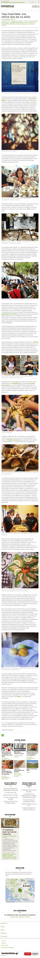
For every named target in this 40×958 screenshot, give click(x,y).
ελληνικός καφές (7, 857)
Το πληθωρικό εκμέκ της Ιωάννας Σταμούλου (13, 2)
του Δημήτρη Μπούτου (8, 19)
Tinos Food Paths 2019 (32, 769)
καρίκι (34, 22)
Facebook (36, 6)
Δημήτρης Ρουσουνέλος (10, 314)
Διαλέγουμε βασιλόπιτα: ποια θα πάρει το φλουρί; (11, 802)
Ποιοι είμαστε (4, 936)
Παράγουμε (5, 778)
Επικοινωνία (4, 945)
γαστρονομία (5, 22)
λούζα (30, 22)
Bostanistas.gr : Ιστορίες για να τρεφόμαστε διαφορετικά (7, 6)
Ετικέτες (3, 940)
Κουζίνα (16, 756)
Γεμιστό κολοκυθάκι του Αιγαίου (19, 770)
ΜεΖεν (36, 342)
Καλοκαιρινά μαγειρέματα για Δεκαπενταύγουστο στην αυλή (10, 789)
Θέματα (10, 759)
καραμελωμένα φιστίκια (9, 854)
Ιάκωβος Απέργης (13, 440)
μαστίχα (13, 858)
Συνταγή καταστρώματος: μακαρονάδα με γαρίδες (29, 800)
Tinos (25, 22)
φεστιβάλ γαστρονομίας (16, 22)
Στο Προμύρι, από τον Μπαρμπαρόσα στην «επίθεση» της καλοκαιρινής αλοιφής (29, 795)
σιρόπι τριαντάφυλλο (9, 857)
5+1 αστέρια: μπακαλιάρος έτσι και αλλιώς (10, 798)
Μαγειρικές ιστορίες (17, 21)
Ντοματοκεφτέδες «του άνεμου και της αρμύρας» (32, 753)
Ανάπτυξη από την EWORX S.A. (27, 954)
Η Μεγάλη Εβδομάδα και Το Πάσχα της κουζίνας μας (29, 809)
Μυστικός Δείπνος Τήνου (19, 752)
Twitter (33, 6)
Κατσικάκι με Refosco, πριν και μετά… (29, 805)
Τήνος (25, 21)
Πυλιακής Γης (16, 383)
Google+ (38, 6)
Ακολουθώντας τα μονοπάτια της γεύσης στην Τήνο (7, 754)
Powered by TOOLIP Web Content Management (35, 954)
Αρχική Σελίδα (4, 923)
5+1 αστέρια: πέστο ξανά (11, 792)
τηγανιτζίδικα (5, 24)
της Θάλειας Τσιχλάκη (5, 759)
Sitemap (3, 943)
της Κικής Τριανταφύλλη (30, 757)
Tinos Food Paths (33, 21)
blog (18, 696)
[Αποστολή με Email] (3, 735)
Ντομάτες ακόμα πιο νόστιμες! (10, 795)
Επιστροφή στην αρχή (7, 947)
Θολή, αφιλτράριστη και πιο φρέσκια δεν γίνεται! (7, 772)
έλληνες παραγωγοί (22, 24)
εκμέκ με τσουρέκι (7, 855)
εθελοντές (13, 24)
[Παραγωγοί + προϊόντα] (20, 902)
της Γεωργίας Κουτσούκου (17, 774)
